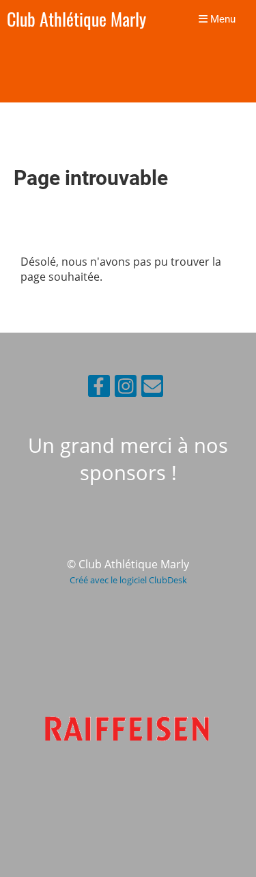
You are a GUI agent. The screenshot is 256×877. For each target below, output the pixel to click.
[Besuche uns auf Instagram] (126, 388)
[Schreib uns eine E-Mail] (152, 388)
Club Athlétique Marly (76, 19)
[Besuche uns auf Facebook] (99, 388)
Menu (222, 19)
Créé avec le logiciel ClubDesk (128, 580)
